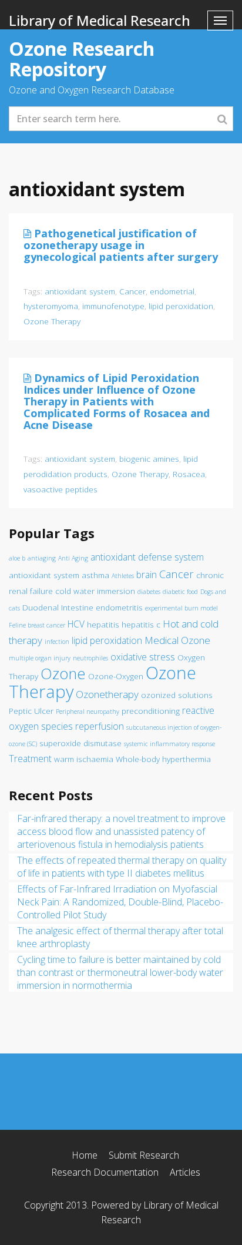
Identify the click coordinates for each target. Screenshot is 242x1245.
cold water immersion (95, 591)
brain (146, 574)
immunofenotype (113, 305)
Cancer (132, 291)
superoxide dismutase (80, 743)
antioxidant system (80, 291)
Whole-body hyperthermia (163, 759)
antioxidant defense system (147, 557)
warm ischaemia (83, 759)
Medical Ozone (177, 640)
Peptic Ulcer (31, 711)
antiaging (42, 558)
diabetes (148, 592)
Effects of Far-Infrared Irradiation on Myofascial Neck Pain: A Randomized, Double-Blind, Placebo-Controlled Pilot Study (120, 901)
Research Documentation (105, 1172)
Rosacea (189, 473)
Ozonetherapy (107, 694)
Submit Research (144, 1155)
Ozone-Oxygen (115, 676)
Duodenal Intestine (57, 607)
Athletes (123, 576)
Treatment (30, 758)
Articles (185, 1172)
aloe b (17, 558)
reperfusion (99, 726)
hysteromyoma (50, 305)
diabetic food (180, 592)
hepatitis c (141, 624)
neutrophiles (90, 658)
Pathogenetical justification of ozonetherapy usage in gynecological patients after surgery (120, 245)
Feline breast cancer (37, 625)
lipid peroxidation (181, 305)
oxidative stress (142, 656)
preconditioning (151, 711)
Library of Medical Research (99, 20)
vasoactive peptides (60, 489)
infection (57, 641)
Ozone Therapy (51, 321)
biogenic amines (149, 458)
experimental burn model (181, 608)
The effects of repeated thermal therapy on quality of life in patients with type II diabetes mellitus (121, 867)
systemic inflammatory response (169, 744)
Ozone (63, 673)
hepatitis (103, 624)
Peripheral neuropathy (87, 711)
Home (85, 1155)
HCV (76, 624)
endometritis (119, 607)
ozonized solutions (177, 695)
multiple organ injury (39, 658)
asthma (95, 575)
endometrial (172, 291)
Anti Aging (73, 558)
